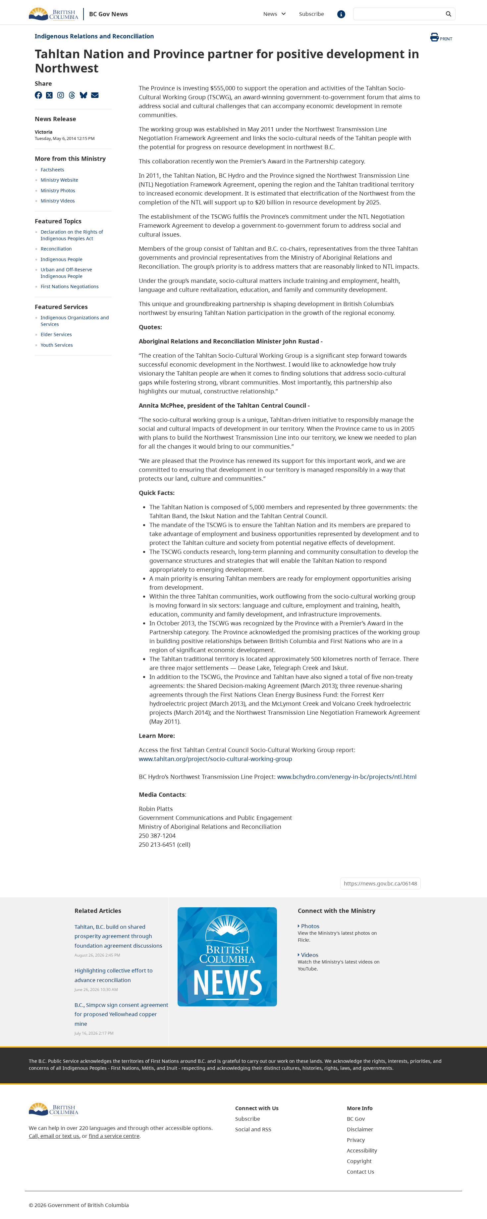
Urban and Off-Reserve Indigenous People (66, 272)
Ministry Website (59, 180)
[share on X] (49, 95)
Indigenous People (61, 259)
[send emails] (94, 95)
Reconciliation (56, 249)
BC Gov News (108, 14)
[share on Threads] (72, 95)
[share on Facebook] (38, 95)
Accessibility (362, 1150)
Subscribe (311, 14)
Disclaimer (360, 1129)
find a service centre (114, 1136)
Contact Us (360, 1171)
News (272, 14)
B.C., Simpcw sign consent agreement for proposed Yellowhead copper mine (121, 1014)
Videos (309, 955)
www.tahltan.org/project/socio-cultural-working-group (215, 759)
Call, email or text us (54, 1136)
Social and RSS (253, 1129)
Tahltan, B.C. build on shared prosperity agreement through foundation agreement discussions (118, 936)
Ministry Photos (58, 190)
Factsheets (52, 169)
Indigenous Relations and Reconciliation (94, 36)
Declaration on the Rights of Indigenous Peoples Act (72, 235)
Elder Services (56, 334)
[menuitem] (282, 1119)
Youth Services (57, 345)
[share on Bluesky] (83, 95)
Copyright (359, 1161)
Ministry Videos (58, 201)
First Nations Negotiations (70, 286)
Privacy (356, 1140)
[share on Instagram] (60, 95)
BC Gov (356, 1118)
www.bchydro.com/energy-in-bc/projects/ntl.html (347, 777)
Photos (310, 926)
